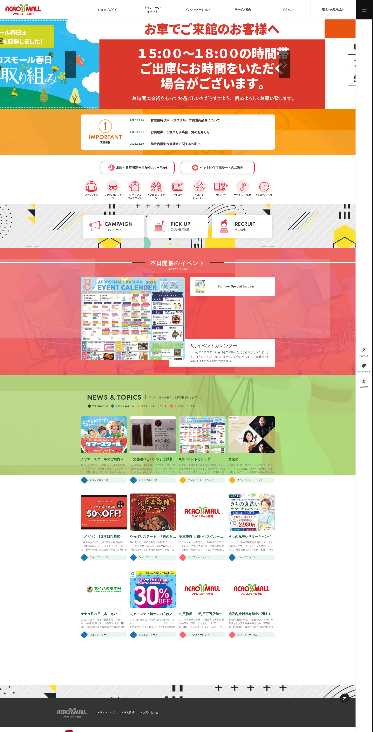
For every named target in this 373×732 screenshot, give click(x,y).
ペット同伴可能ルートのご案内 (221, 167)
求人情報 (129, 712)
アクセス (287, 9)
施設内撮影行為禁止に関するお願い (175, 144)
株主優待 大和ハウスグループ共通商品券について (185, 120)
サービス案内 (243, 9)
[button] (164, 106)
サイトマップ (107, 712)
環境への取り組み (333, 9)
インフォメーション (197, 9)
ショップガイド (107, 9)
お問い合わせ (150, 712)
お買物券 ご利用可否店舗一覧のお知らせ (180, 132)
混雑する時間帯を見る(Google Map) (141, 167)
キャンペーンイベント (152, 9)
